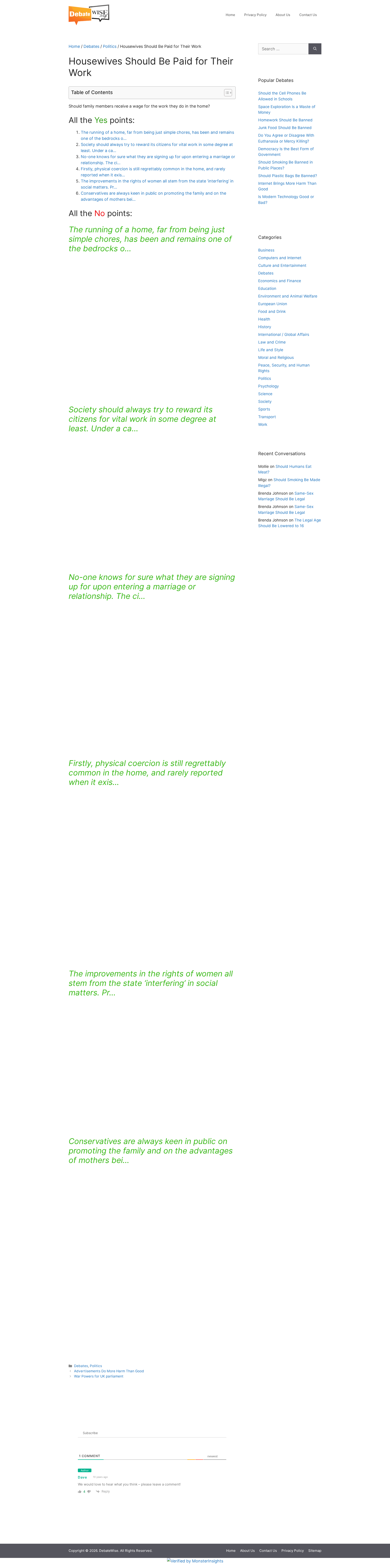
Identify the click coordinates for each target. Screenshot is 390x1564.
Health (264, 319)
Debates (91, 46)
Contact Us (308, 15)
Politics (109, 46)
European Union (272, 304)
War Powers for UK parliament (98, 1376)
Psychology (268, 386)
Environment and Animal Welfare (287, 296)
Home (230, 15)
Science (265, 394)
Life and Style (270, 350)
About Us (283, 15)
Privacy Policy (255, 15)
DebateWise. (109, 1550)
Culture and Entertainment (282, 265)
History (264, 327)
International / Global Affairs (283, 334)
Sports (264, 409)
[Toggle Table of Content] (226, 93)
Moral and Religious (276, 357)
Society (265, 401)
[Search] (315, 48)
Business (266, 250)
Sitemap (314, 1550)
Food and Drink (272, 311)
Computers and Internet (279, 258)
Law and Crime (272, 342)
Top (379, 1533)
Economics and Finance (279, 281)
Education (267, 288)
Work (262, 424)
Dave (82, 1477)
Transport (267, 417)
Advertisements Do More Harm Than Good (109, 1371)
